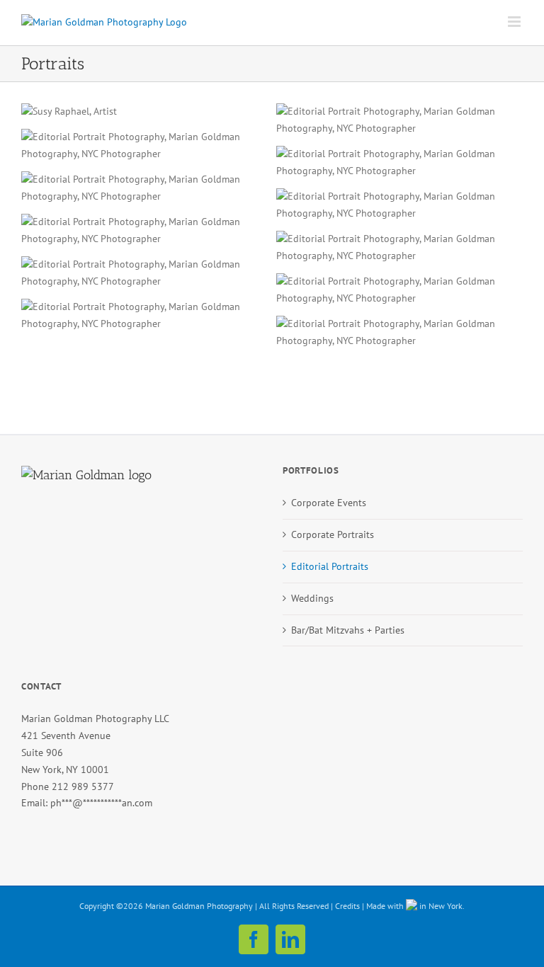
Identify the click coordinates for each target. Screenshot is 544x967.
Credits (347, 905)
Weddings (312, 598)
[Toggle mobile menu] (515, 21)
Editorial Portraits (329, 566)
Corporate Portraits (332, 534)
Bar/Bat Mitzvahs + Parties (347, 630)
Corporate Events (328, 502)
